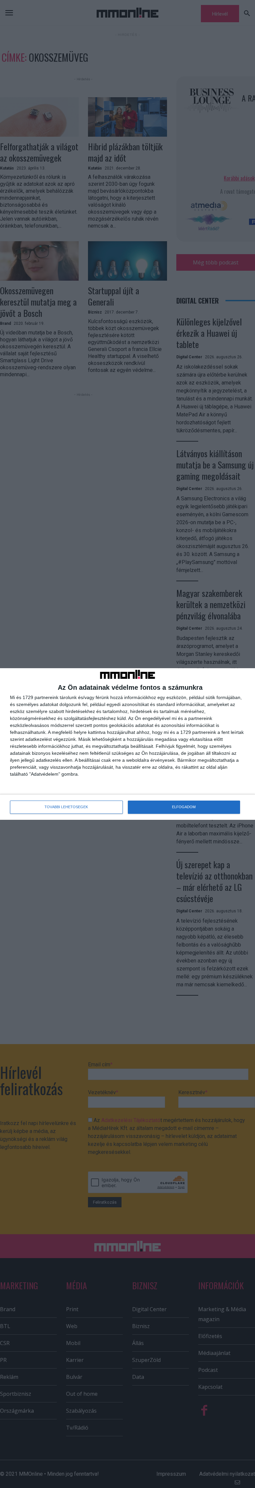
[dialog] (127, 744)
